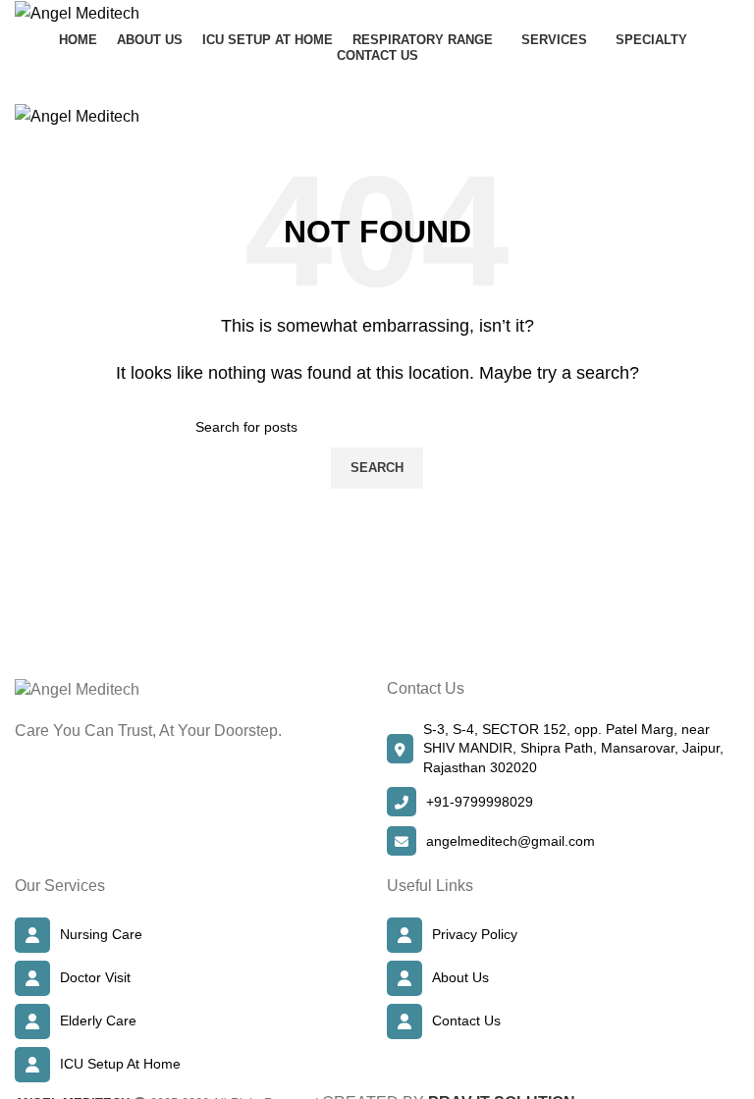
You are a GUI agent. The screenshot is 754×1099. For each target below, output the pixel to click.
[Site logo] (77, 12)
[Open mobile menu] (377, 83)
